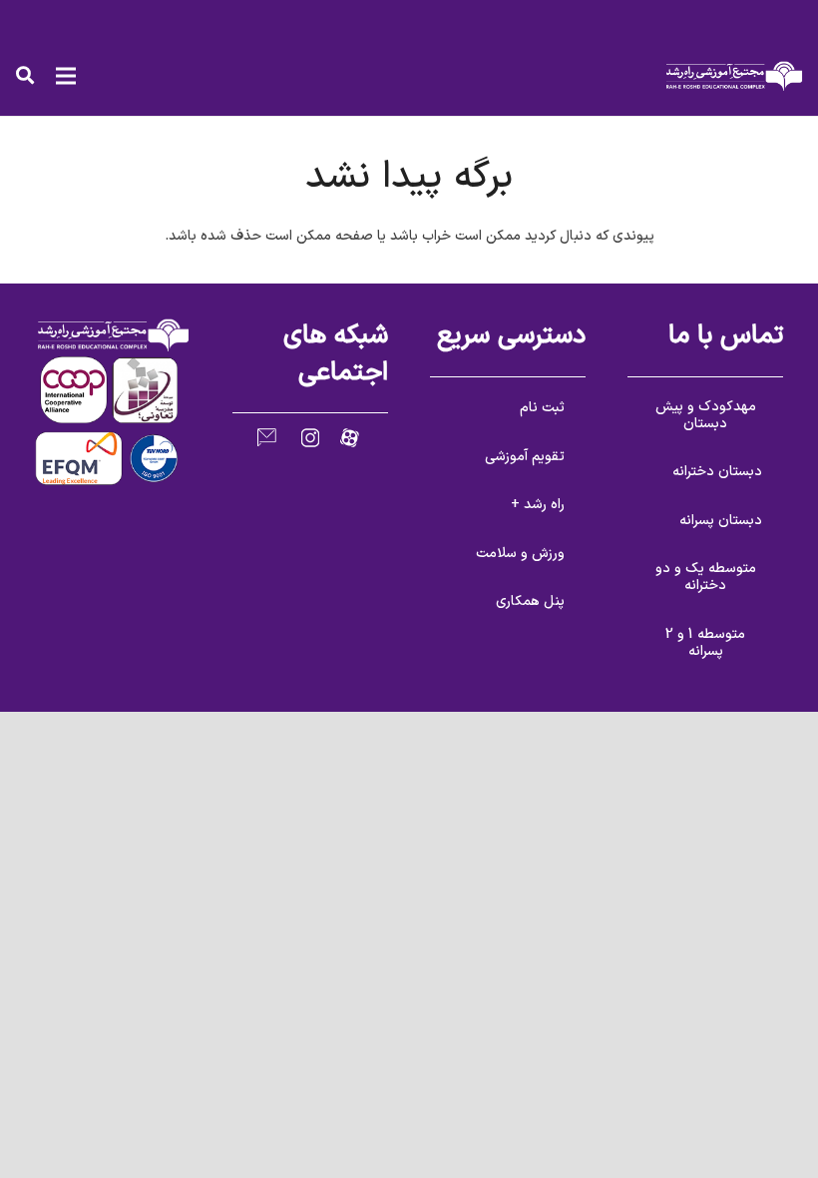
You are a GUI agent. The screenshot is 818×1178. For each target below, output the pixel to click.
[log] (733, 76)
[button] (25, 75)
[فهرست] (66, 76)
